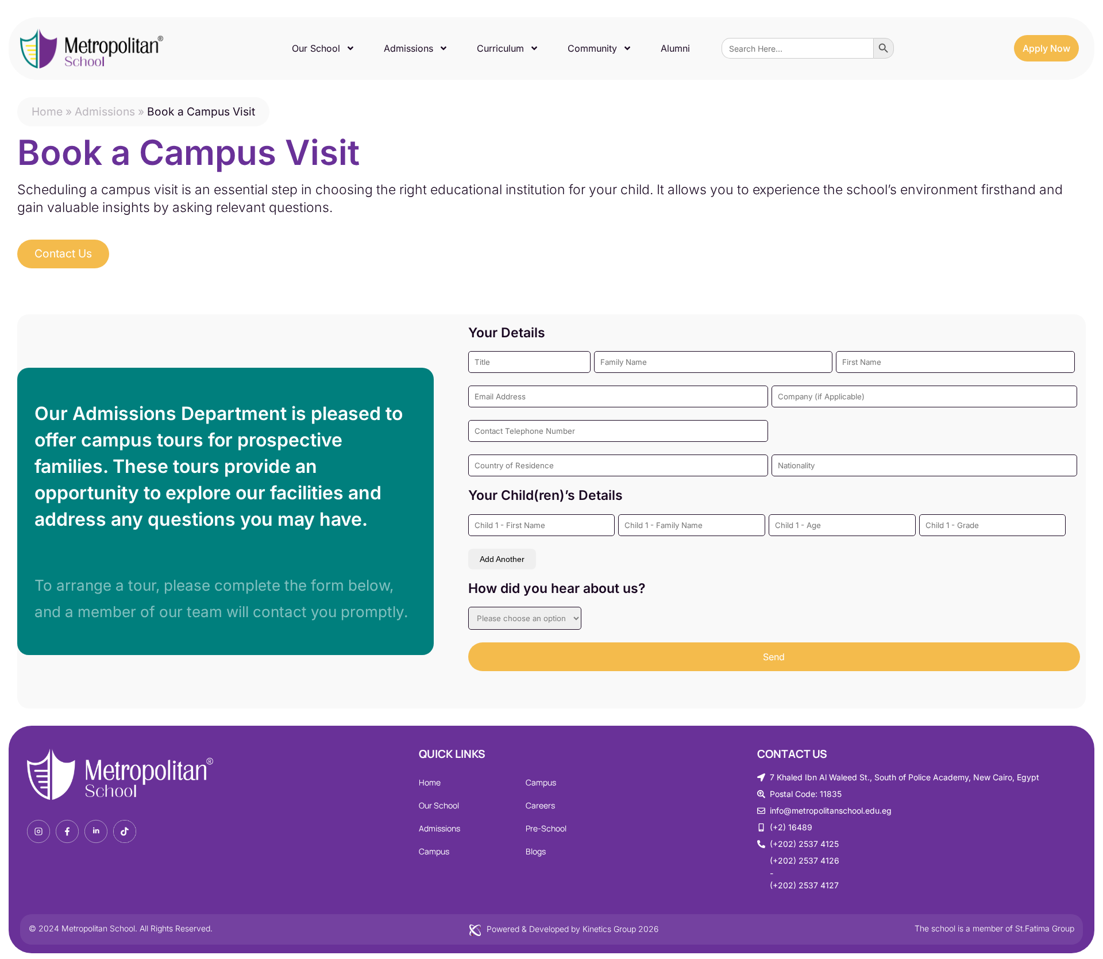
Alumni (675, 48)
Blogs (536, 851)
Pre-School (546, 828)
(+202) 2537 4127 (804, 885)
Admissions (408, 48)
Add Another (502, 559)
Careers (540, 805)
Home (47, 111)
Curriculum (500, 48)
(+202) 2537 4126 (804, 860)
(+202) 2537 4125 (804, 844)
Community (592, 48)
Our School (316, 48)
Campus (434, 851)
